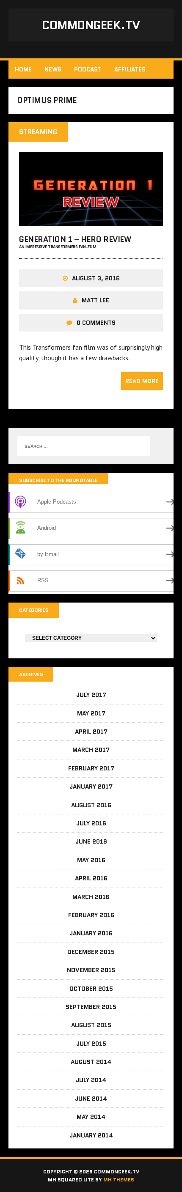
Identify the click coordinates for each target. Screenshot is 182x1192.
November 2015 (91, 970)
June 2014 (91, 1098)
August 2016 (91, 805)
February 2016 (91, 915)
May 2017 (91, 713)
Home (23, 69)
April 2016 (91, 878)
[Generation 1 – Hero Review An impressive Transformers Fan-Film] (91, 220)
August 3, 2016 (96, 278)
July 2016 (91, 823)
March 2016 (91, 897)
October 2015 (91, 988)
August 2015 (91, 1025)
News (52, 69)
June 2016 (91, 841)
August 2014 (91, 1062)
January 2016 (91, 933)
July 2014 (91, 1080)
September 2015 (91, 1007)
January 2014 (91, 1135)
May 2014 (91, 1117)
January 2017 (91, 786)
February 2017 (91, 768)
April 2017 (91, 731)
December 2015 (91, 952)
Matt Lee (95, 300)
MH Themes (118, 1179)
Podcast (88, 69)
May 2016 (91, 860)
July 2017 (91, 695)
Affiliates (130, 69)
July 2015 (91, 1043)
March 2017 (91, 749)
